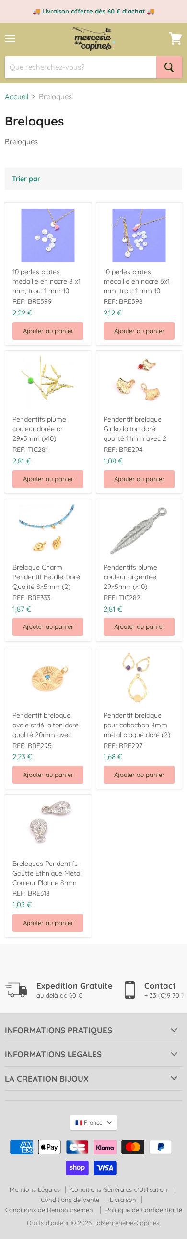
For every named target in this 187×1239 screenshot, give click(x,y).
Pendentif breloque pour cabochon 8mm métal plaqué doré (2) (137, 725)
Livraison (123, 1199)
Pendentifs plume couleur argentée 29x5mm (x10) (130, 577)
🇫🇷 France (89, 1122)
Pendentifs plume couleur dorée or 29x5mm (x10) (39, 429)
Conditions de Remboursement (50, 1210)
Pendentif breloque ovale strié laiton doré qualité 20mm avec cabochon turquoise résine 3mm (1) (45, 725)
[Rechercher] (169, 67)
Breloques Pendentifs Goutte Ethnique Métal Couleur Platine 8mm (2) (47, 873)
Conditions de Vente (70, 1199)
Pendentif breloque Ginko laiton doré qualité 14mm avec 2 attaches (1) (135, 429)
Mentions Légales (35, 1189)
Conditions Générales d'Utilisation (118, 1189)
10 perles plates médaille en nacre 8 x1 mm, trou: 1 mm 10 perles (46, 281)
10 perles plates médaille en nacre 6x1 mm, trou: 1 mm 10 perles (137, 281)
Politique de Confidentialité (143, 1210)
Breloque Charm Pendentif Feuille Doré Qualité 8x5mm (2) (46, 577)
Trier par (26, 179)
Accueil (16, 96)
